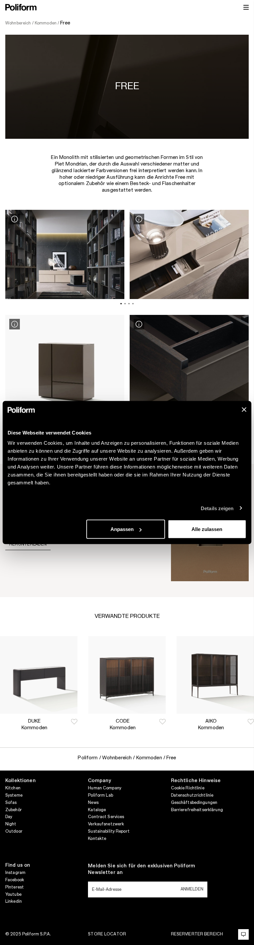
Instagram (15, 873)
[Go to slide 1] (121, 303)
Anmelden (192, 889)
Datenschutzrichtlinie (192, 795)
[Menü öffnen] (246, 7)
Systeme (13, 795)
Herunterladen (28, 544)
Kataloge (97, 810)
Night (11, 824)
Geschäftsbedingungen (194, 803)
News (93, 803)
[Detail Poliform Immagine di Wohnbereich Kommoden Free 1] (14, 219)
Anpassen (122, 529)
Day (8, 817)
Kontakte (97, 839)
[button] (74, 721)
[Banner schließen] (244, 409)
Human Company (104, 788)
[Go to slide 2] (125, 303)
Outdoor (13, 831)
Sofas (11, 803)
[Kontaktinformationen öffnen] (243, 934)
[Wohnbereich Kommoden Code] (127, 675)
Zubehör (13, 810)
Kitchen (13, 788)
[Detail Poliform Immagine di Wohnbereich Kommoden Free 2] (139, 219)
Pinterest (14, 887)
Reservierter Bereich (197, 934)
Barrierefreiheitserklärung (197, 810)
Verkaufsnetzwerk (106, 824)
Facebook (14, 880)
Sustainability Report (109, 831)
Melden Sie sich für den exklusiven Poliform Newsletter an (141, 869)
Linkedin (13, 901)
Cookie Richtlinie (187, 788)
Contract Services (106, 817)
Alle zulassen (206, 529)
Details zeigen (217, 508)
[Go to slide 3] (129, 303)
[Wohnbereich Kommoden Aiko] (215, 675)
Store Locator (107, 934)
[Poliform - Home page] (21, 7)
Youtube (13, 894)
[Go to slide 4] (133, 303)
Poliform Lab (100, 795)
